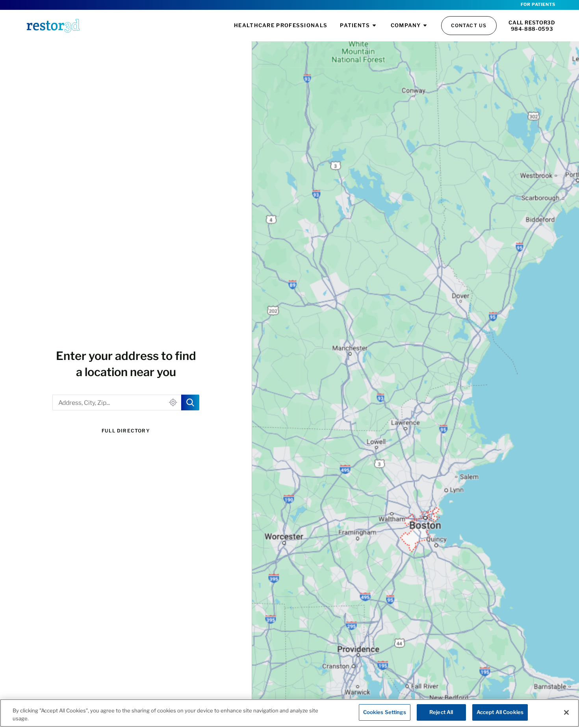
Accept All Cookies (500, 712)
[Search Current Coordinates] (173, 402)
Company (406, 25)
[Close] (566, 712)
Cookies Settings (384, 712)
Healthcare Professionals (280, 25)
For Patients (538, 4)
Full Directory (126, 431)
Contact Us (469, 25)
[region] (289, 713)
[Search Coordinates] (190, 402)
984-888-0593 (532, 29)
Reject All (441, 712)
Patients (355, 25)
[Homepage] (53, 25)
